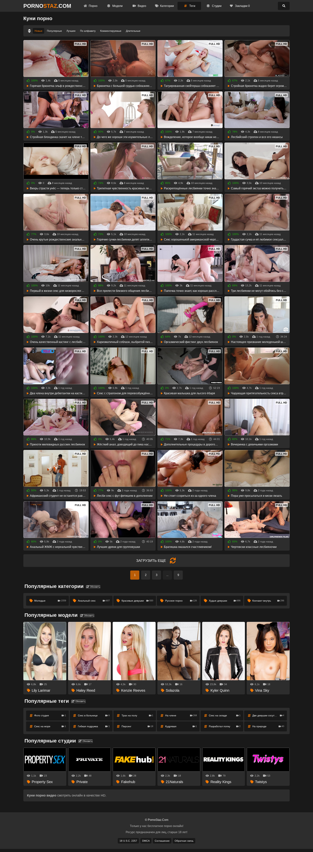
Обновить (94, 587)
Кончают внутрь (268, 600)
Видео (141, 5)
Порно (92, 5)
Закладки (242, 5)
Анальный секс (94, 600)
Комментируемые (110, 30)
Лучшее (71, 30)
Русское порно (181, 600)
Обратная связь (184, 840)
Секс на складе (225, 715)
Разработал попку (225, 726)
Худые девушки (225, 600)
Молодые (50, 600)
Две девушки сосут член (268, 715)
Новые (38, 30)
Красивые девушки (137, 600)
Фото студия (50, 715)
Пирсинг (137, 726)
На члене (181, 715)
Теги (192, 5)
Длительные (133, 30)
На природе (268, 726)
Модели (117, 5)
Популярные (54, 30)
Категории (166, 5)
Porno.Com (47, 6)
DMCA (146, 840)
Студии (216, 5)
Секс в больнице (94, 715)
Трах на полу (137, 715)
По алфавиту (88, 30)
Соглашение (162, 840)
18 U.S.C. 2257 (128, 840)
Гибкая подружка (94, 726)
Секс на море (50, 726)
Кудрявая (181, 726)
